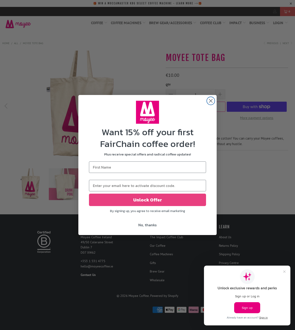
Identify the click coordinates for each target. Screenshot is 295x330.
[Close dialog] (211, 101)
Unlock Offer (147, 199)
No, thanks (147, 225)
